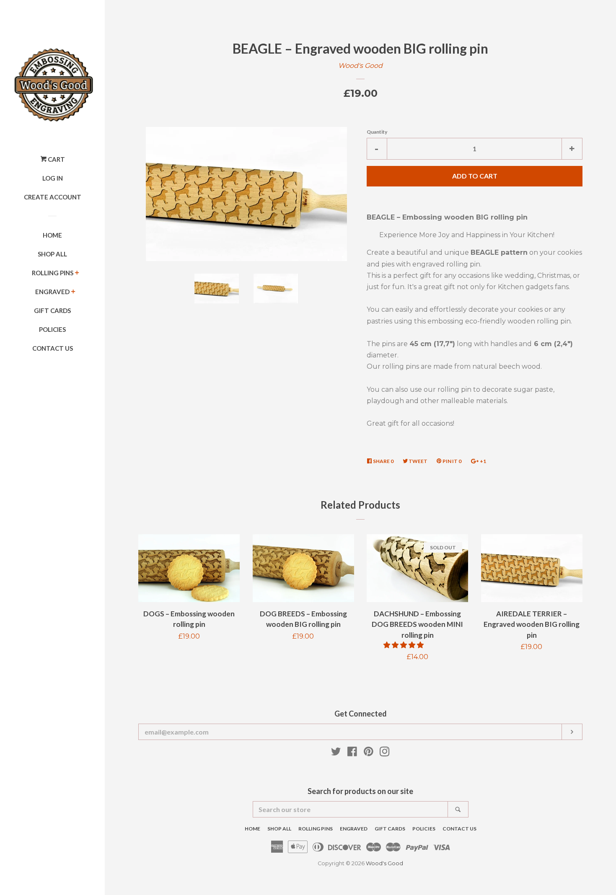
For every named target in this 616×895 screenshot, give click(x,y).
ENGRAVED (52, 291)
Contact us (52, 348)
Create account (52, 197)
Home (52, 235)
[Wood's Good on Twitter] (336, 753)
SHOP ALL (52, 254)
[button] (404, 645)
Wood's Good (360, 66)
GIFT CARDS (52, 310)
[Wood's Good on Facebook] (352, 753)
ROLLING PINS (52, 273)
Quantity (377, 132)
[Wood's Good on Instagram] (385, 753)
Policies (52, 329)
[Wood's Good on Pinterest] (368, 753)
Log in (52, 178)
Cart (56, 159)
